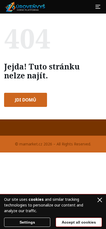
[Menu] (98, 6)
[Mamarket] (25, 6)
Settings (27, 222)
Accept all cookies (79, 222)
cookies (36, 199)
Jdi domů (25, 100)
